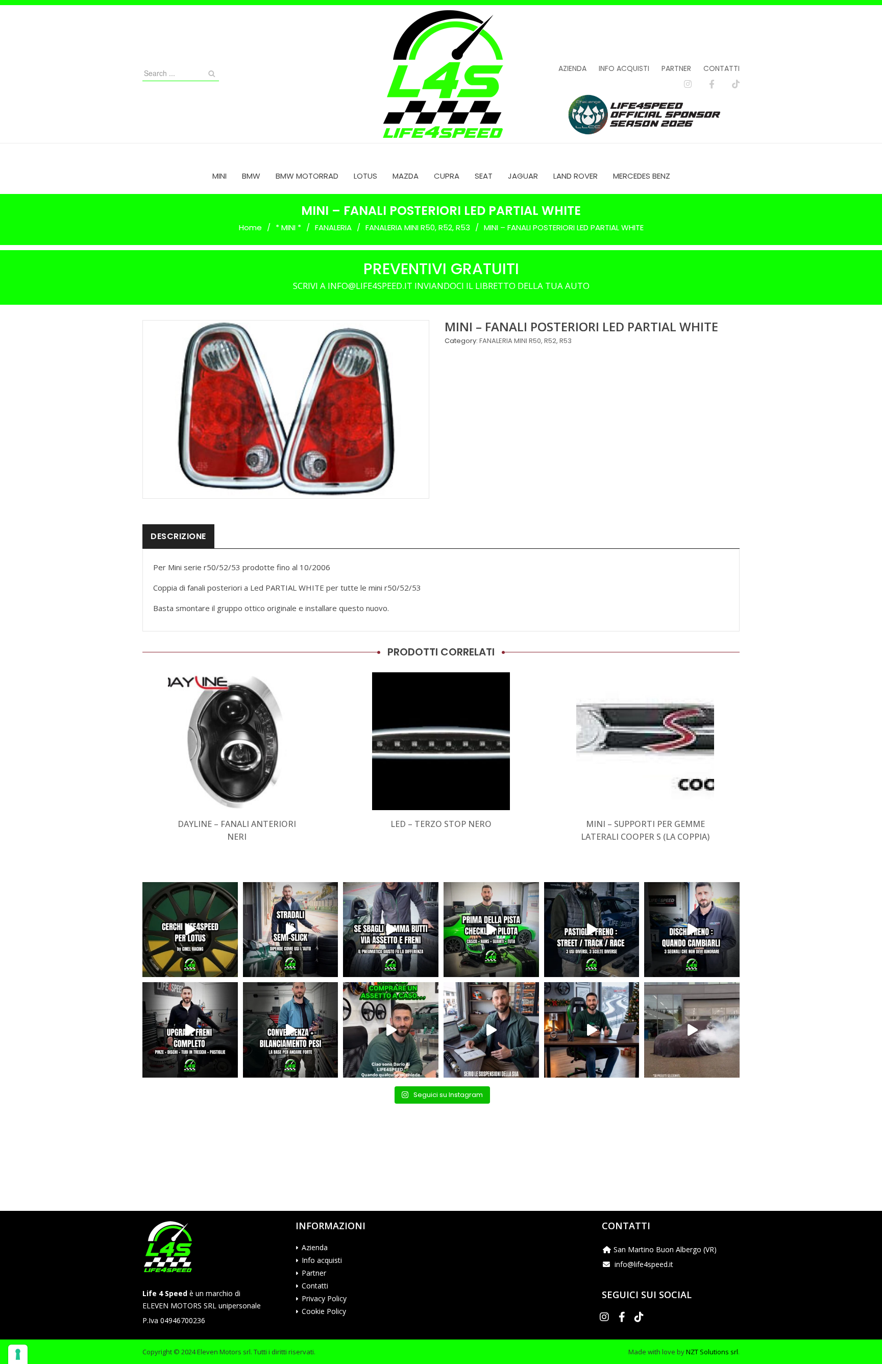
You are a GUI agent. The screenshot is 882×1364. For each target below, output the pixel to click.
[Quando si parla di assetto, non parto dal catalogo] (390, 1030)
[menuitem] (219, 176)
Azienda (572, 68)
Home (250, 227)
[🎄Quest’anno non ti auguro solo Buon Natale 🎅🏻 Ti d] (592, 1030)
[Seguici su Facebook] (712, 84)
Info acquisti (624, 68)
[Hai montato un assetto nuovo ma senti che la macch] (290, 1030)
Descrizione (178, 536)
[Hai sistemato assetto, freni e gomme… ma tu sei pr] (491, 930)
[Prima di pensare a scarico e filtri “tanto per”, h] (491, 1030)
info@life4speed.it (644, 1264)
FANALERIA (333, 227)
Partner (676, 68)
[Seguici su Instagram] (688, 84)
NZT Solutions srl (712, 1351)
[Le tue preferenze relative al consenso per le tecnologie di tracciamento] (18, 1354)
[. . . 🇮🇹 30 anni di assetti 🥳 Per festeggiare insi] (692, 1030)
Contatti (721, 68)
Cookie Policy (324, 1311)
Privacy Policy (324, 1298)
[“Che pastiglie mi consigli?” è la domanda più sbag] (592, 930)
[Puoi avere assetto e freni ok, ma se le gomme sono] (390, 930)
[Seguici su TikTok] (736, 84)
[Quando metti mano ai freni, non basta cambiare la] (190, 1030)
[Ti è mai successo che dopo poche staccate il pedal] (692, 930)
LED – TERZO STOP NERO (441, 824)
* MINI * (288, 227)
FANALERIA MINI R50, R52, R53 (417, 227)
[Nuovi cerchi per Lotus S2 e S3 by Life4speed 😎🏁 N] (190, 930)
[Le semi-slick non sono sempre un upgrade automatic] (290, 930)
